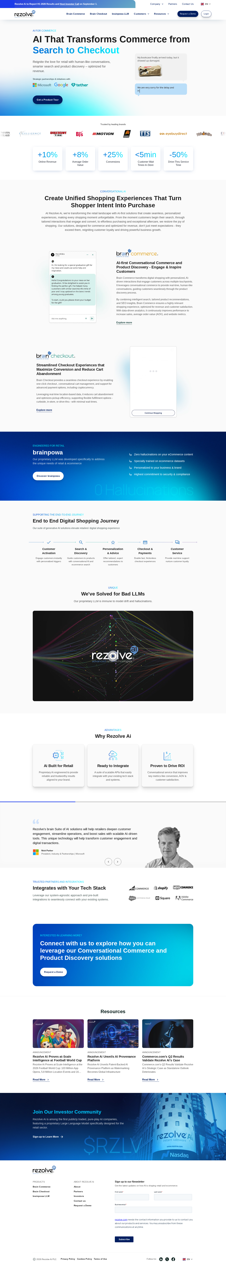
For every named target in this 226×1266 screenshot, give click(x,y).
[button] (108, 861)
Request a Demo (82, 1205)
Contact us (80, 1201)
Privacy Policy (68, 1259)
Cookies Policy (84, 1259)
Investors (79, 1196)
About (77, 1186)
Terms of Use (100, 1259)
